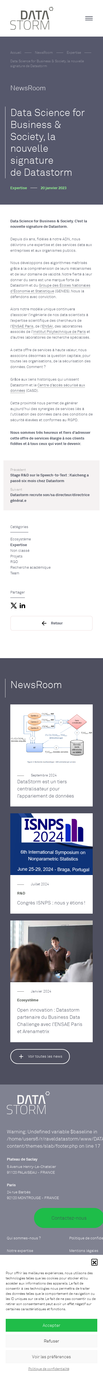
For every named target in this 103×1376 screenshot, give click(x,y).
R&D (14, 561)
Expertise (74, 53)
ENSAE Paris (22, 326)
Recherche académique (30, 567)
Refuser (51, 1341)
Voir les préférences (51, 1356)
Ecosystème (20, 539)
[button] (94, 1262)
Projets (16, 556)
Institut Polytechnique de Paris (59, 331)
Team (14, 573)
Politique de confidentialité (48, 1369)
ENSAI (47, 326)
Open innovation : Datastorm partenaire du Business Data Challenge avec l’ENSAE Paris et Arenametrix (49, 1021)
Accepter (51, 1325)
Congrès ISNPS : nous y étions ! (51, 903)
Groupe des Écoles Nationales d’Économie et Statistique (50, 288)
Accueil (15, 53)
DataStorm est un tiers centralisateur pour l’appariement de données (45, 789)
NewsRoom (44, 53)
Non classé (19, 550)
